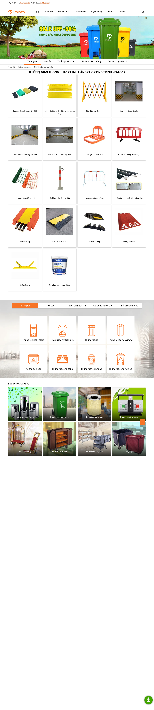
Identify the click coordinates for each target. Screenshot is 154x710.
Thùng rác (32, 61)
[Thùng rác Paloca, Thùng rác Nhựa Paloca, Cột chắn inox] (19, 12)
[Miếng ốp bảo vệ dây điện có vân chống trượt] (59, 91)
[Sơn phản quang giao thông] (59, 265)
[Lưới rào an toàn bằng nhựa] (25, 178)
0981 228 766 (25, 3)
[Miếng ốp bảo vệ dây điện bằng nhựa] (129, 178)
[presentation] (142, 422)
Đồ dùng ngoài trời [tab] (102, 306)
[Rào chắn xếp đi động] (94, 91)
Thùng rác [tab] (25, 306)
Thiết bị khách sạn (66, 61)
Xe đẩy (47, 61)
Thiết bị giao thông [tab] (128, 306)
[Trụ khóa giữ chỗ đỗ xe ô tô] (59, 178)
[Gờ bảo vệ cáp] (25, 222)
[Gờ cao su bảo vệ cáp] (59, 222)
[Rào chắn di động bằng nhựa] (129, 135)
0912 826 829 (45, 3)
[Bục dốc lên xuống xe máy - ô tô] (25, 91)
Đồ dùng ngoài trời (117, 61)
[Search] (143, 12)
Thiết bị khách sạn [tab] (77, 306)
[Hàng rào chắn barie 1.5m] (94, 178)
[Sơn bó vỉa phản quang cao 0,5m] (25, 135)
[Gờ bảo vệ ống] (94, 222)
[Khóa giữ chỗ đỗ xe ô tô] (94, 135)
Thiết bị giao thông (91, 61)
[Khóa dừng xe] (25, 265)
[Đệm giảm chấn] (129, 222)
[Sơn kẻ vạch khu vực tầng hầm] (59, 135)
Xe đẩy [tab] (51, 306)
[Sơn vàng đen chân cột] (129, 91)
